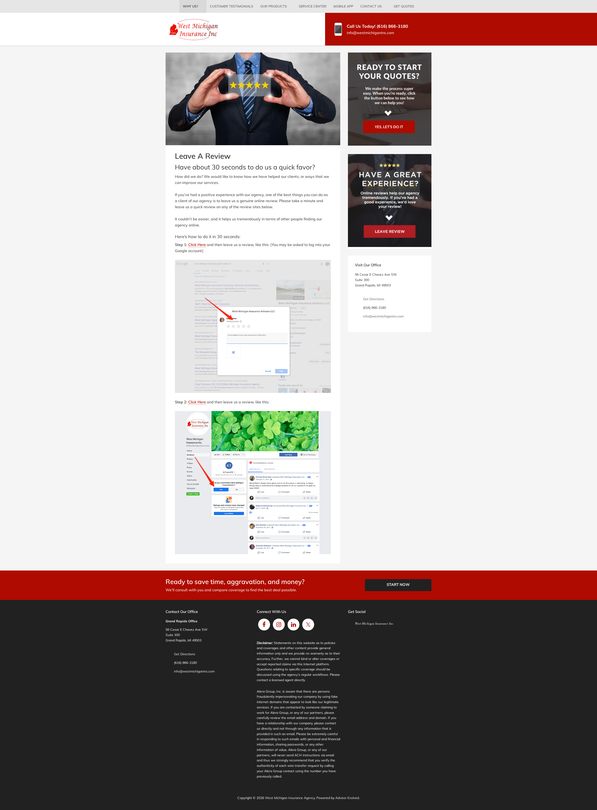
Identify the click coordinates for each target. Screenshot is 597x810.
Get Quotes (404, 6)
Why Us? (190, 6)
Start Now (398, 584)
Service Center (312, 6)
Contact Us (371, 6)
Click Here (197, 244)
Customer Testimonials (231, 6)
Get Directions (373, 299)
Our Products (273, 6)
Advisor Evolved (347, 798)
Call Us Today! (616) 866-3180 (377, 26)
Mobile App (343, 6)
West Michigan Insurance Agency (290, 798)
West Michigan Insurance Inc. (374, 623)
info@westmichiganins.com (370, 32)
